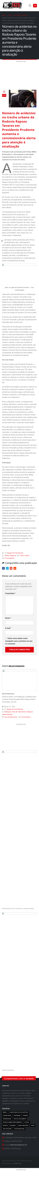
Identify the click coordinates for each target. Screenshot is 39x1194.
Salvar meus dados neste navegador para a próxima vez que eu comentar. (18, 641)
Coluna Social (7, 1115)
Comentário (10, 593)
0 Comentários (9, 558)
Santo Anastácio (7, 714)
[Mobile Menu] (35, 5)
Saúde (33, 1125)
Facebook (3, 568)
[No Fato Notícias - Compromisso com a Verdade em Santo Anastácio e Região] (12, 6)
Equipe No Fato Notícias (15, 553)
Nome (8, 618)
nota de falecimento (10, 717)
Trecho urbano (24, 555)
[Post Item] (19, 680)
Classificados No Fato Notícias (18, 1112)
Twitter (7, 568)
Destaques (7, 712)
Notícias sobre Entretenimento (12, 1122)
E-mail (11, 568)
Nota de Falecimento (8, 694)
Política (5, 1125)
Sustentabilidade (19, 1128)
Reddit (15, 568)
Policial (7, 555)
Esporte (25, 1115)
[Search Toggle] (30, 5)
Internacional (7, 1118)
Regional (13, 555)
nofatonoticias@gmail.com (18, 1145)
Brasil (5, 1112)
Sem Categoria (7, 1128)
